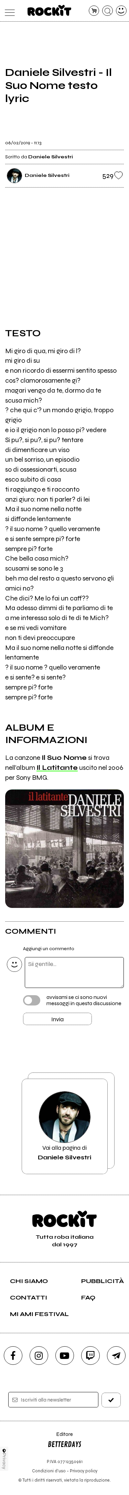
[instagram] (39, 1355)
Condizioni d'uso (49, 1470)
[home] (49, 10)
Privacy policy (83, 1470)
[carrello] (94, 10)
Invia (57, 1019)
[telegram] (116, 1355)
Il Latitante (57, 768)
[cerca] (107, 10)
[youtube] (64, 1355)
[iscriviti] (111, 1400)
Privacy (4, 1461)
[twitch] (90, 1355)
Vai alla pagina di (64, 1152)
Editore (60, 1437)
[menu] (8, 10)
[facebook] (13, 1355)
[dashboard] (121, 10)
